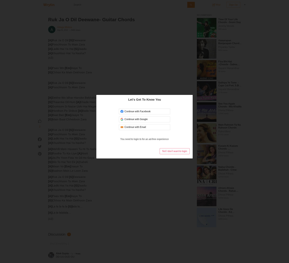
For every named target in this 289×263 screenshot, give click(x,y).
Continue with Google (136, 119)
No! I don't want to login (174, 151)
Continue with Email (135, 127)
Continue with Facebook (137, 111)
